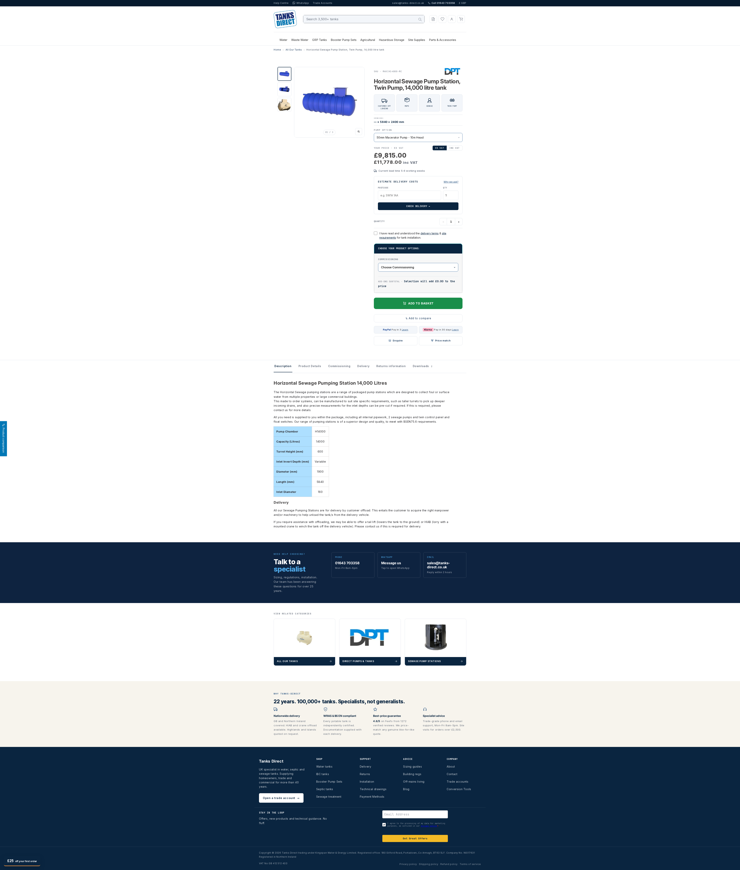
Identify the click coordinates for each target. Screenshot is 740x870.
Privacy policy (408, 864)
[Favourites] (442, 19)
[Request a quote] (433, 19)
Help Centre (281, 3)
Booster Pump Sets (329, 781)
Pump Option (383, 130)
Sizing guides (412, 766)
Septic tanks (324, 789)
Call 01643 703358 (443, 3)
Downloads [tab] (422, 366)
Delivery (365, 766)
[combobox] (364, 19)
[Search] (420, 19)
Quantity (379, 221)
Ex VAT (439, 148)
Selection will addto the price (416, 284)
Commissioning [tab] (339, 366)
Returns (365, 774)
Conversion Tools (459, 789)
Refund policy (449, 864)
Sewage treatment (328, 796)
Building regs (412, 774)
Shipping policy (428, 864)
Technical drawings (373, 789)
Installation (367, 781)
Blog (406, 789)
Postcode (383, 188)
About (451, 766)
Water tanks (324, 766)
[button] (461, 19)
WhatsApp (302, 3)
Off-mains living (414, 781)
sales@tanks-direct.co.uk (408, 3)
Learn (405, 329)
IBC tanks (322, 774)
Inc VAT (454, 148)
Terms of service (470, 864)
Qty (445, 188)
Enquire (398, 340)
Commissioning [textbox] (388, 259)
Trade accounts (457, 781)
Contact (452, 774)
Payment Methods (372, 796)
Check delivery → (418, 206)
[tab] (284, 74)
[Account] (452, 19)
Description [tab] (283, 366)
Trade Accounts (322, 3)
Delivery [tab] (363, 366)
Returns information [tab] (391, 366)
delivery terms (429, 233)
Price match (443, 340)
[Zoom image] (358, 131)
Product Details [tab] (310, 366)
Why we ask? (451, 181)
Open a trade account (281, 798)
